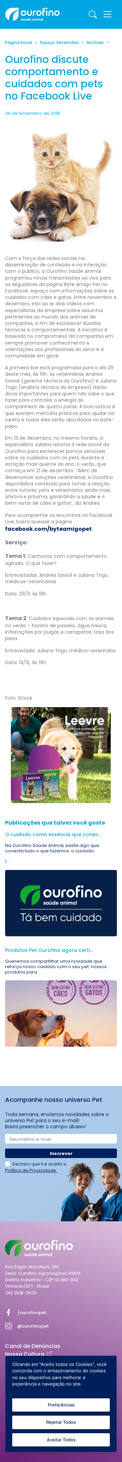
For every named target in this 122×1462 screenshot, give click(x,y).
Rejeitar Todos (61, 1422)
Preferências (61, 1405)
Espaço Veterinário (59, 42)
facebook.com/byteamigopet (48, 529)
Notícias (95, 42)
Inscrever (61, 1153)
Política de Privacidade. (31, 1170)
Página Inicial (18, 42)
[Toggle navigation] (107, 14)
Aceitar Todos (61, 1439)
